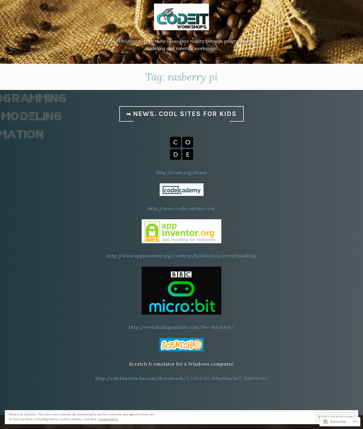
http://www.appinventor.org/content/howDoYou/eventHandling (181, 256)
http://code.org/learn (181, 173)
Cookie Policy (108, 419)
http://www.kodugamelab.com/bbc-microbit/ (181, 327)
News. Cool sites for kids (185, 114)
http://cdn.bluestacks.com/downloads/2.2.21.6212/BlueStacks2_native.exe (181, 378)
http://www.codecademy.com (181, 208)
